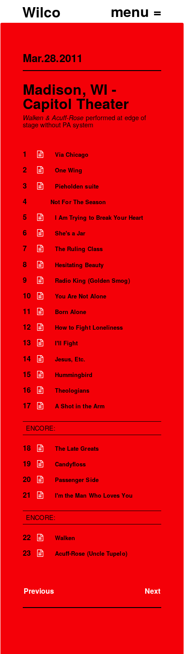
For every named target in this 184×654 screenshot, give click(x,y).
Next (152, 591)
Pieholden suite (77, 186)
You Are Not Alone (80, 296)
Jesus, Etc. (70, 359)
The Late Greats (77, 448)
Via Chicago (72, 155)
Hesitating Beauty (79, 265)
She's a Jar (70, 233)
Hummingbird (74, 375)
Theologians (72, 390)
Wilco (41, 11)
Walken (65, 538)
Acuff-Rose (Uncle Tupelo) (91, 553)
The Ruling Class (79, 249)
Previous (39, 591)
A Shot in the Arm (80, 406)
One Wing (69, 170)
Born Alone (71, 312)
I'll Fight (66, 343)
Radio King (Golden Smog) (92, 281)
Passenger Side (77, 480)
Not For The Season (78, 202)
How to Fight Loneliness (89, 327)
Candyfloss (70, 464)
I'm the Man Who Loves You (94, 495)
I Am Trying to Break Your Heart (99, 218)
